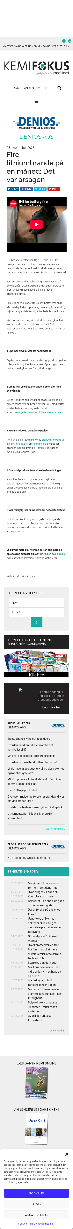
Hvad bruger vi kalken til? (43, 892)
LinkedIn (60, 553)
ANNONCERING (23, 46)
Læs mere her (51, 707)
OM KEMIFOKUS (41, 46)
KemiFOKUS (36, 68)
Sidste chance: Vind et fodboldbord (29, 738)
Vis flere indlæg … (55, 828)
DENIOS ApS (36, 136)
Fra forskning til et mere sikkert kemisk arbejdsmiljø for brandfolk (44, 954)
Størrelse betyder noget (42, 962)
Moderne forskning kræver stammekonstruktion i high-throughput (45, 994)
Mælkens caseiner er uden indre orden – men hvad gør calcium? (45, 972)
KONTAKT (8, 46)
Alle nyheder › (57, 1030)
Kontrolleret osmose (40, 896)
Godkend (36, 1193)
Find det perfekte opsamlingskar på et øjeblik (35, 807)
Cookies (22, 1223)
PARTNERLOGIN (60, 46)
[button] (67, 1154)
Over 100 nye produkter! (22, 790)
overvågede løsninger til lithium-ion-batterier (37, 412)
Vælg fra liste (36, 1215)
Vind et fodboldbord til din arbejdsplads (31, 755)
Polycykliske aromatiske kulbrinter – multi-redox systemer (42, 1007)
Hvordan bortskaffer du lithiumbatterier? (32, 762)
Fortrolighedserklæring (41, 1223)
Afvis (37, 1204)
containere (40, 443)
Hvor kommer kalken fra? (43, 945)
